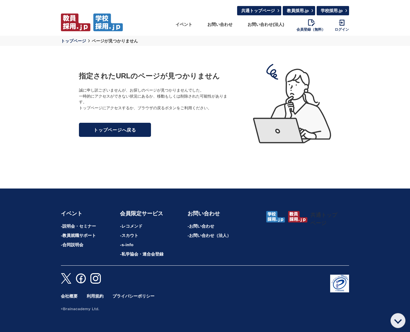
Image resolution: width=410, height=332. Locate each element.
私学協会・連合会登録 (143, 254)
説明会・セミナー (79, 226)
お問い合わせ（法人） (210, 235)
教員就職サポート (79, 235)
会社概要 (69, 296)
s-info (128, 244)
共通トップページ (258, 10)
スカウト (130, 235)
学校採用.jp (332, 10)
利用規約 (95, 296)
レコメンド (132, 226)
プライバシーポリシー (134, 296)
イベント (184, 24)
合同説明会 (72, 244)
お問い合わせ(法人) (266, 24)
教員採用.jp (298, 10)
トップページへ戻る (115, 129)
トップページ (73, 40)
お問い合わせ (220, 24)
